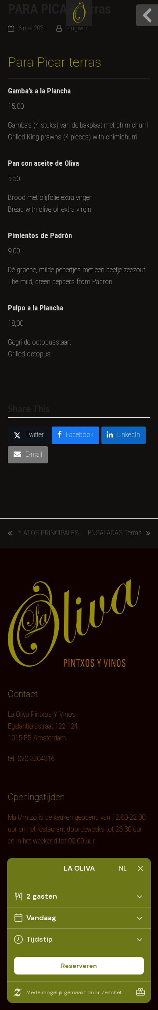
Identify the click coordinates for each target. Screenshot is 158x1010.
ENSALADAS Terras (115, 534)
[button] (29, 435)
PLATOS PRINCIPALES (43, 534)
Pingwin (76, 28)
